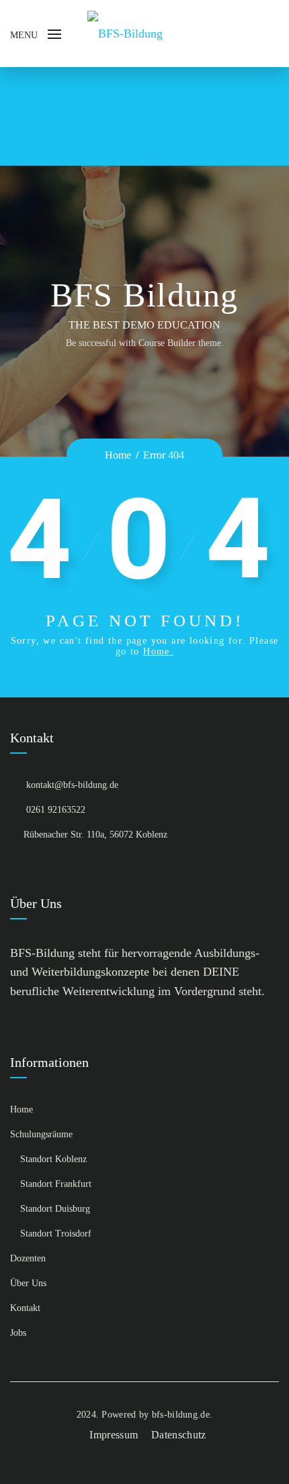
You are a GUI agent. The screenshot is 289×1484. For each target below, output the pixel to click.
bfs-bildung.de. (182, 1415)
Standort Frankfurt (55, 1184)
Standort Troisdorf (55, 1234)
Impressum (113, 1434)
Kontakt (25, 1308)
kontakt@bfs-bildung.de (72, 785)
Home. (158, 651)
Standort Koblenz (53, 1159)
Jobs (18, 1333)
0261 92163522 (55, 810)
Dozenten (28, 1258)
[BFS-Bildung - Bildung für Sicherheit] (125, 33)
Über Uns (28, 1283)
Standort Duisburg (55, 1209)
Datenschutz (178, 1434)
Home (118, 455)
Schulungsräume (41, 1134)
